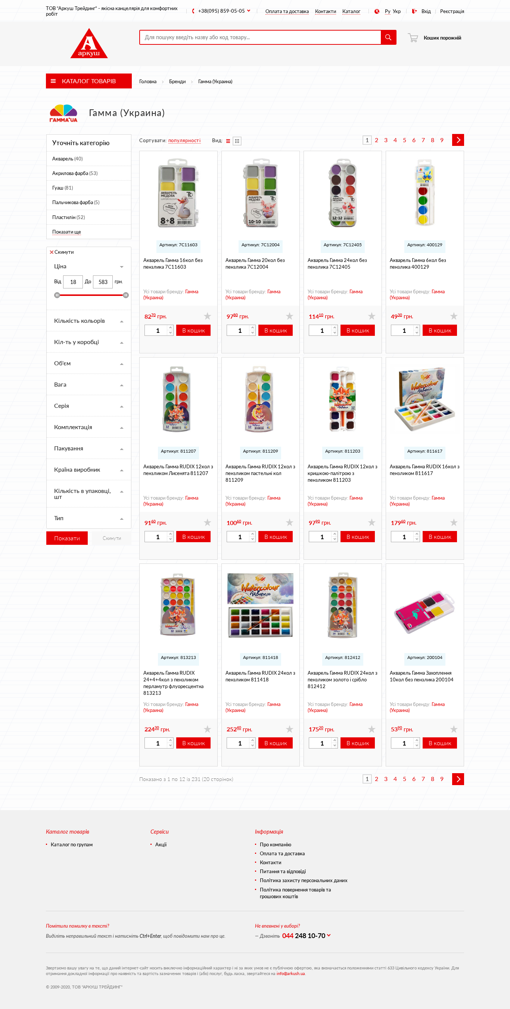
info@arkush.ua (291, 973)
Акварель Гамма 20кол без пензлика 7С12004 (255, 263)
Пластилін (68, 217)
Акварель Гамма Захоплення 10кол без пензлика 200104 (422, 675)
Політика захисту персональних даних (304, 880)
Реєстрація (452, 11)
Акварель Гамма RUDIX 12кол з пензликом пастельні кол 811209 (260, 473)
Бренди (177, 81)
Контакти (325, 11)
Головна (147, 81)
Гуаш (62, 187)
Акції (161, 844)
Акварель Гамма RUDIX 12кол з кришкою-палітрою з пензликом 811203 (342, 473)
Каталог (351, 11)
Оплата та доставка (287, 11)
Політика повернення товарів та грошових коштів (295, 893)
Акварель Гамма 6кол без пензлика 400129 (418, 263)
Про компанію (275, 844)
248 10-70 (303, 935)
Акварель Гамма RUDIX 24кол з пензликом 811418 (260, 675)
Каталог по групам (72, 844)
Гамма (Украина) (215, 81)
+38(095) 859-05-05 (221, 10)
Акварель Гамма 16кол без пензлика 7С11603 (173, 263)
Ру (388, 11)
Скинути (64, 251)
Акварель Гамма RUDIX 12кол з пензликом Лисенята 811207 (178, 469)
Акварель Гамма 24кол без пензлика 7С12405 (337, 263)
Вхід (426, 11)
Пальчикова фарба (75, 202)
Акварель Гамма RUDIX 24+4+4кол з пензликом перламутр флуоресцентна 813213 (173, 682)
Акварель (67, 158)
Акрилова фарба (74, 173)
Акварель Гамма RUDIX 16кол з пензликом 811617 (425, 469)
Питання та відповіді (283, 871)
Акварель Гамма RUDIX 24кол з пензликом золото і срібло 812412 (342, 679)
